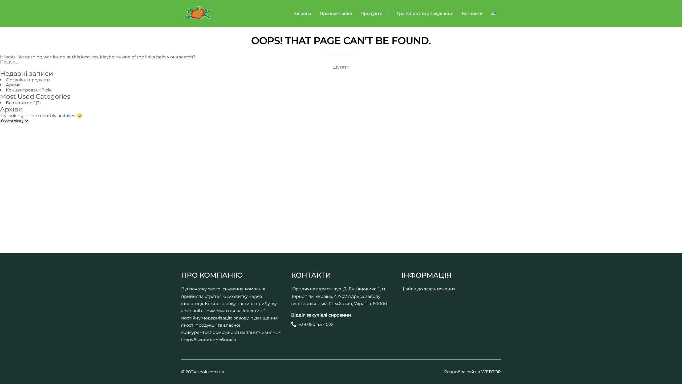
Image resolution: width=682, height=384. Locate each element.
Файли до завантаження (428, 288)
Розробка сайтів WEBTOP (472, 371)
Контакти (472, 13)
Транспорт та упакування (424, 13)
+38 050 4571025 (316, 324)
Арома (13, 84)
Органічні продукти (28, 79)
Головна (302, 13)
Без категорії (20, 102)
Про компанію (336, 13)
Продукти (371, 13)
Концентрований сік (28, 90)
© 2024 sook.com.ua (202, 371)
